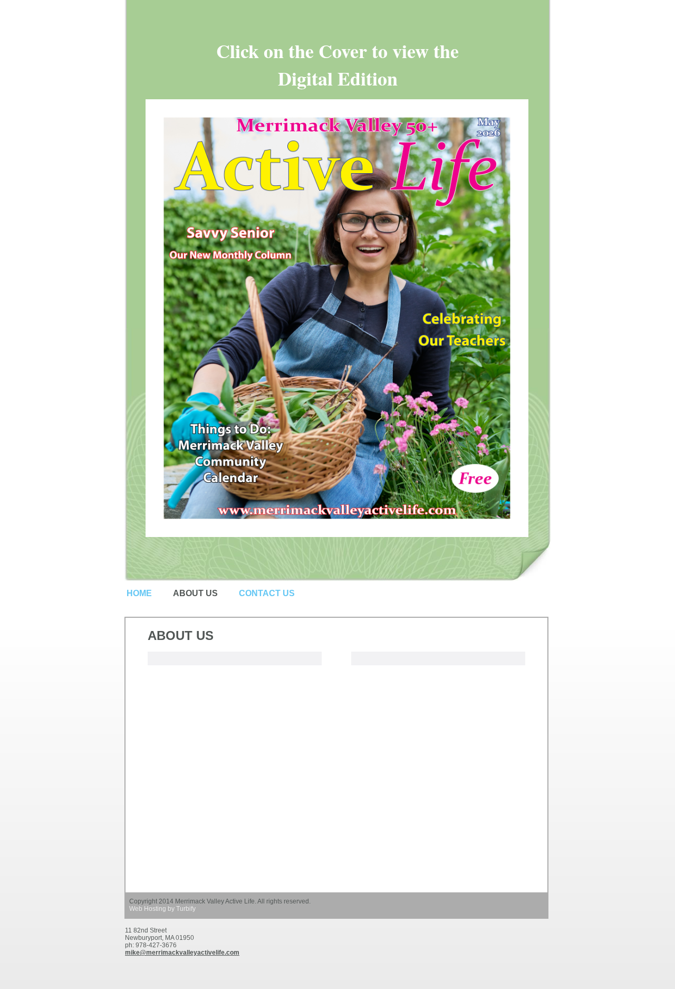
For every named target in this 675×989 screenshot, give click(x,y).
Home (139, 593)
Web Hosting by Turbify (162, 908)
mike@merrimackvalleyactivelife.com (182, 952)
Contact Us (267, 593)
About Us (195, 593)
